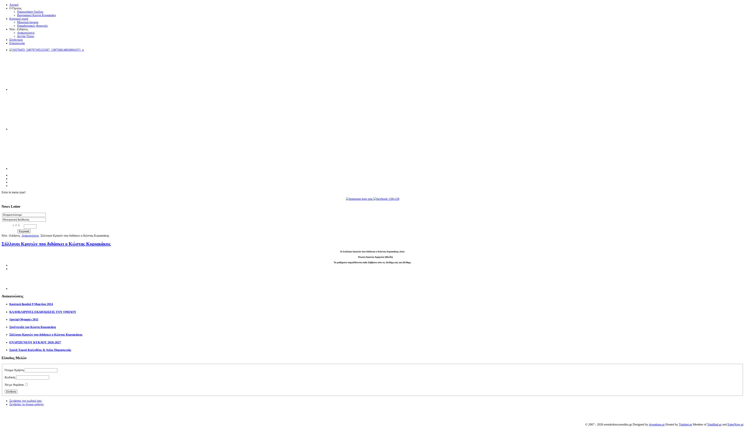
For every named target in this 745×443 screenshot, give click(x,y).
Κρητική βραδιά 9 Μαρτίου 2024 (31, 304)
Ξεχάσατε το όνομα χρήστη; (26, 404)
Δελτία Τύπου (25, 36)
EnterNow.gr (735, 424)
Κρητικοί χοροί (18, 18)
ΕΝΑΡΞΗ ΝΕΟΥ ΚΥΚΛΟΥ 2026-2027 (35, 342)
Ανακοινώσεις (26, 32)
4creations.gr (657, 424)
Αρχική (13, 4)
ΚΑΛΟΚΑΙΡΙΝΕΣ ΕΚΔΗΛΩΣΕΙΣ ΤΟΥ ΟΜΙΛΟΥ (42, 312)
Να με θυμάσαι (14, 384)
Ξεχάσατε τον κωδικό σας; (25, 400)
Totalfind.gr (714, 424)
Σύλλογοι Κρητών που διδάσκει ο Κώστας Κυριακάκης (56, 243)
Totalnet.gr (685, 424)
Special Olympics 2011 (23, 319)
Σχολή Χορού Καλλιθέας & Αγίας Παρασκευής (40, 350)
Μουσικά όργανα (27, 22)
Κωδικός (10, 377)
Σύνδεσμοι (16, 39)
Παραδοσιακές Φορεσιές (32, 25)
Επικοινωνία (17, 43)
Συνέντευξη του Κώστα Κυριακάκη (32, 327)
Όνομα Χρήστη (14, 370)
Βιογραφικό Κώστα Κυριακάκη (36, 15)
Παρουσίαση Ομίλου (30, 11)
